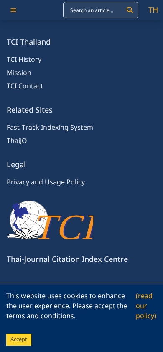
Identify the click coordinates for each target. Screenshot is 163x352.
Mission (19, 73)
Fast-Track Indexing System (50, 128)
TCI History (24, 60)
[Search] (130, 10)
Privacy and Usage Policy (46, 182)
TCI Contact (25, 86)
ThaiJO (17, 141)
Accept (18, 339)
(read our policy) (146, 306)
